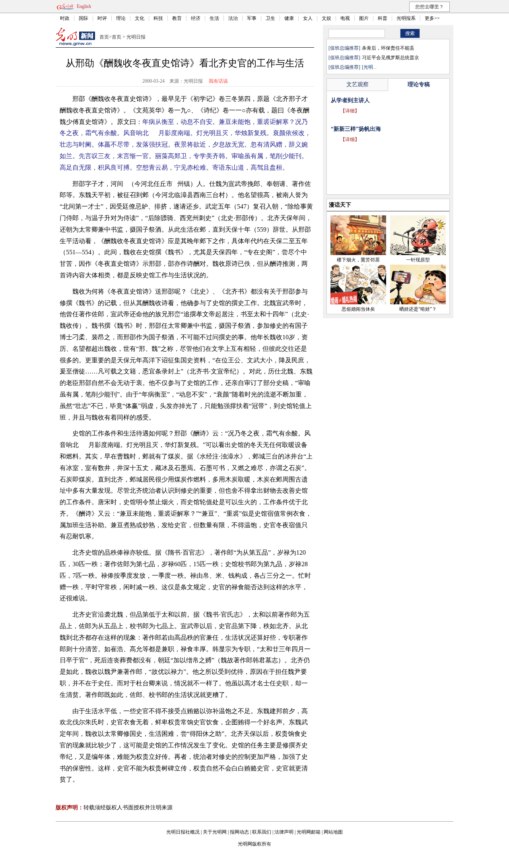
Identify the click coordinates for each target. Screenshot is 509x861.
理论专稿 (419, 84)
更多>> (432, 18)
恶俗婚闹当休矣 (358, 309)
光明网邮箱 (309, 832)
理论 (121, 18)
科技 (158, 18)
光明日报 (136, 37)
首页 (104, 37)
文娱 (326, 18)
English (84, 6)
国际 (83, 18)
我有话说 (218, 81)
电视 (345, 18)
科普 (382, 18)
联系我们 (261, 832)
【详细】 (349, 111)
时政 (65, 18)
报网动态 (239, 832)
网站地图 (333, 832)
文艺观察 (357, 84)
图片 (364, 18)
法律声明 (283, 832)
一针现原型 (418, 260)
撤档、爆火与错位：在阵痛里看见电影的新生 (386, 100)
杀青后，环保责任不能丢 (388, 48)
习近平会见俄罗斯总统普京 (390, 57)
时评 (102, 18)
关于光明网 (215, 832)
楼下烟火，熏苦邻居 (358, 260)
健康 (289, 18)
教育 (177, 18)
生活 (214, 18)
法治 (233, 18)
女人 (308, 18)
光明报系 (406, 18)
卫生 (270, 18)
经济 (195, 18)
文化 (139, 18)
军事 (251, 18)
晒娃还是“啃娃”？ (418, 309)
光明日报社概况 (183, 832)
